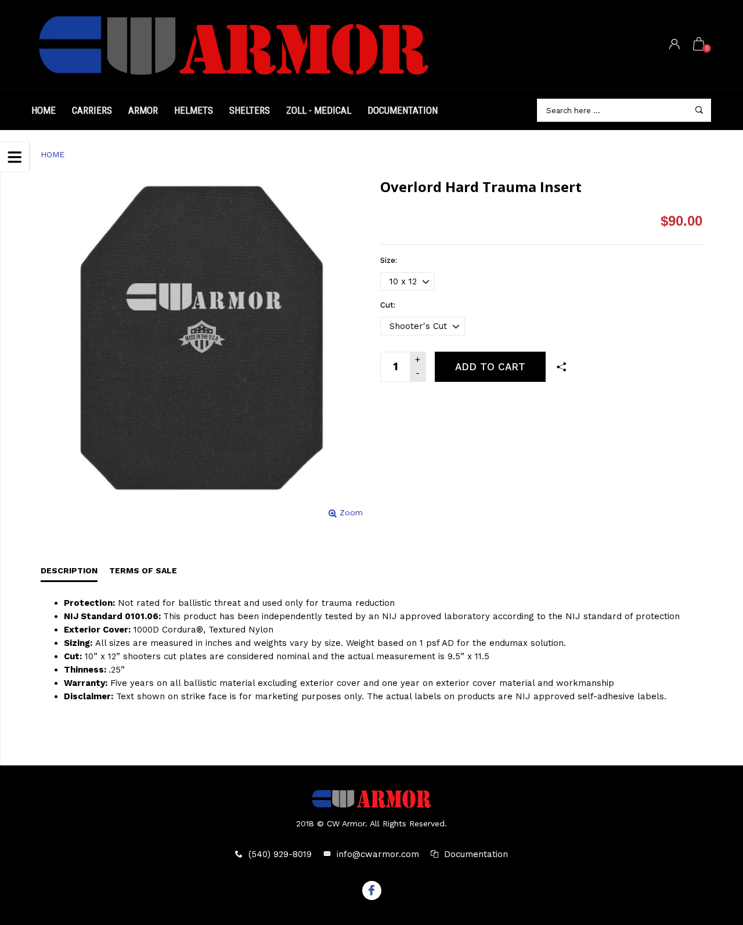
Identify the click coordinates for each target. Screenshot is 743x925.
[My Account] (674, 45)
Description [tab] (69, 570)
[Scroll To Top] (711, 864)
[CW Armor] (235, 45)
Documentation (402, 110)
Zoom (351, 512)
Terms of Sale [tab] (143, 570)
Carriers (92, 110)
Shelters (249, 110)
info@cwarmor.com (378, 854)
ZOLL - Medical (318, 110)
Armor (143, 110)
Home (43, 110)
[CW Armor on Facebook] (371, 891)
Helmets (193, 110)
